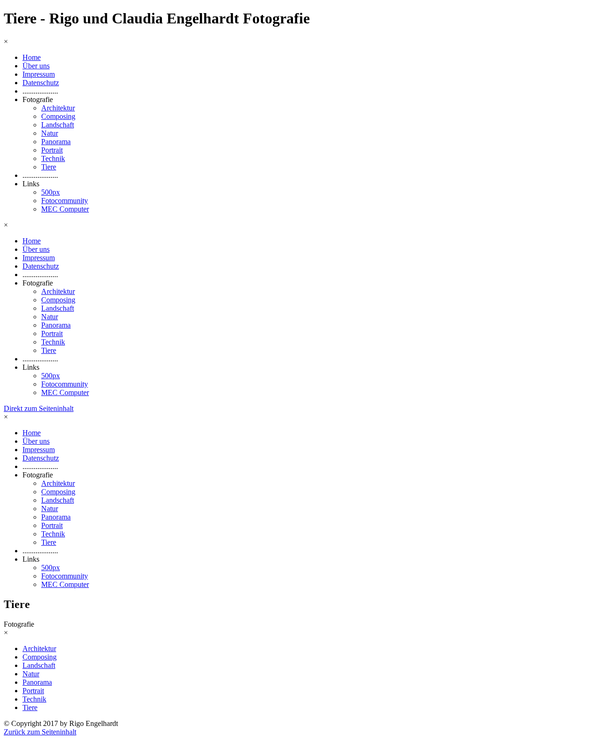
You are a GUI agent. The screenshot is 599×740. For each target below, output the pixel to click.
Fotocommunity (64, 201)
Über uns (36, 66)
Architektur (58, 108)
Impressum (38, 74)
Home (31, 57)
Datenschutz (40, 83)
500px (50, 192)
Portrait (52, 150)
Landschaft (57, 125)
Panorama (56, 142)
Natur (49, 133)
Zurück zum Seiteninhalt (40, 732)
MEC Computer (65, 209)
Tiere (48, 167)
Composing (58, 116)
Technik (53, 158)
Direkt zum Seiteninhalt (38, 408)
